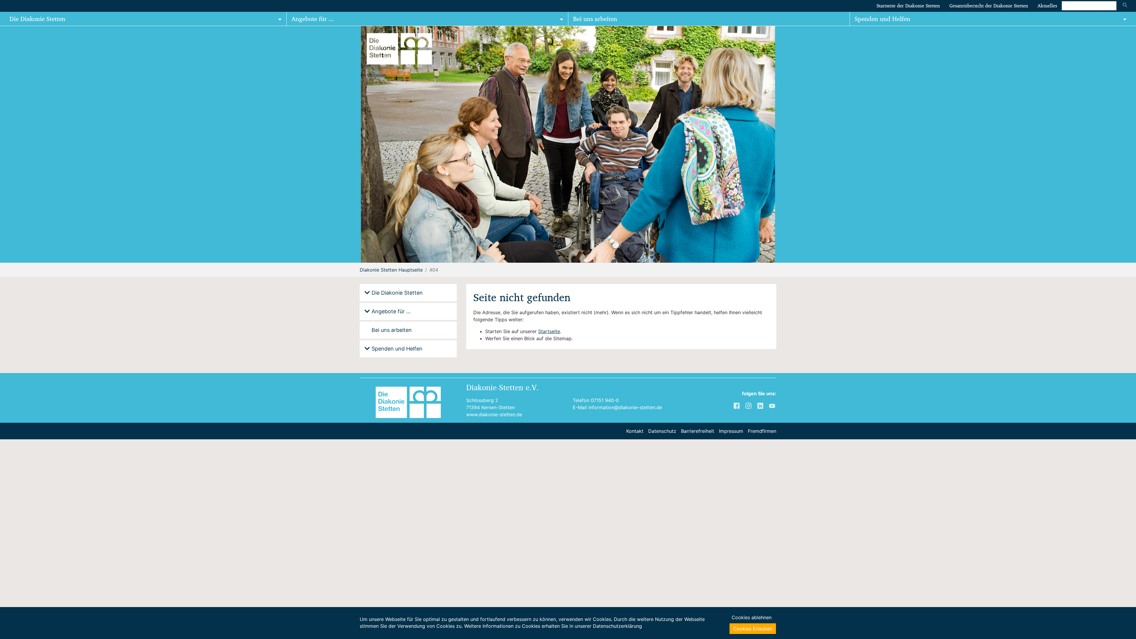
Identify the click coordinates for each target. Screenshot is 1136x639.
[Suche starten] (1125, 5)
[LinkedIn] (760, 405)
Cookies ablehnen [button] (752, 617)
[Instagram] (749, 405)
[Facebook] (737, 405)
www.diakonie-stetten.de (494, 414)
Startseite (549, 331)
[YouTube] (772, 405)
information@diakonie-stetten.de (625, 407)
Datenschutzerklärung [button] (617, 626)
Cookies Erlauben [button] (752, 629)
